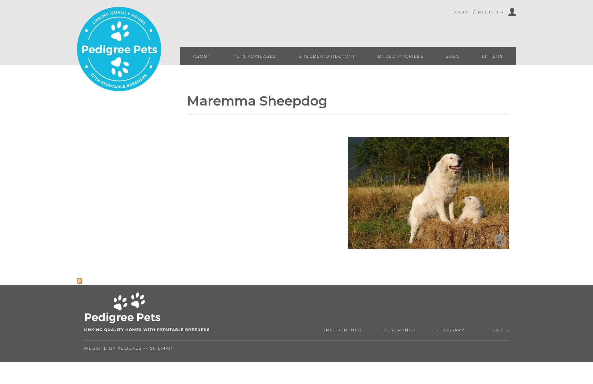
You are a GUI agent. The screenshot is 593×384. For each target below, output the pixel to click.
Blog (452, 56)
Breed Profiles (400, 56)
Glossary (451, 329)
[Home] (119, 50)
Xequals (130, 348)
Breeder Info (342, 329)
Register (491, 11)
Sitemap (161, 348)
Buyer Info (400, 329)
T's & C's (498, 329)
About (202, 56)
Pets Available (255, 56)
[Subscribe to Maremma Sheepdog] (79, 282)
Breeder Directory (327, 56)
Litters (492, 56)
